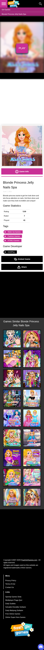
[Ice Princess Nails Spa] (12, 378)
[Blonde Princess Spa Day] (12, 359)
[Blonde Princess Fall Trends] (12, 497)
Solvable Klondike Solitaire (15, 607)
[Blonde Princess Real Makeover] (32, 497)
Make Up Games (14, 232)
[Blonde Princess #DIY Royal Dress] (32, 418)
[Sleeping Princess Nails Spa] (12, 438)
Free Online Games (12, 614)
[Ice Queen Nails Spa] (12, 339)
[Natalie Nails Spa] (12, 477)
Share (24, 267)
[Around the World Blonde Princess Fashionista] (32, 398)
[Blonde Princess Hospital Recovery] (32, 378)
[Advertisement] (22, 102)
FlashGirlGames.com (29, 560)
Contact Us (9, 587)
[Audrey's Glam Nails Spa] (32, 458)
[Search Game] (40, 4)
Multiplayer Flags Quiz (13, 600)
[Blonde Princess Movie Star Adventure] (12, 398)
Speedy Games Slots (13, 597)
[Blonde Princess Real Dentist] (32, 339)
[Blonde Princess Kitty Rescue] (12, 458)
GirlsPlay (11, 252)
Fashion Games (14, 236)
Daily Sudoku (10, 604)
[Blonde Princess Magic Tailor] (32, 359)
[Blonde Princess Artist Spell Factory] (12, 418)
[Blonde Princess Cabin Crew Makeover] (32, 438)
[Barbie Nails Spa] (32, 477)
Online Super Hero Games (15, 617)
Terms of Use (10, 584)
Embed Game (24, 259)
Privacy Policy (10, 580)
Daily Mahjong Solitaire (14, 610)
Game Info (24, 171)
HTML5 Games (13, 240)
